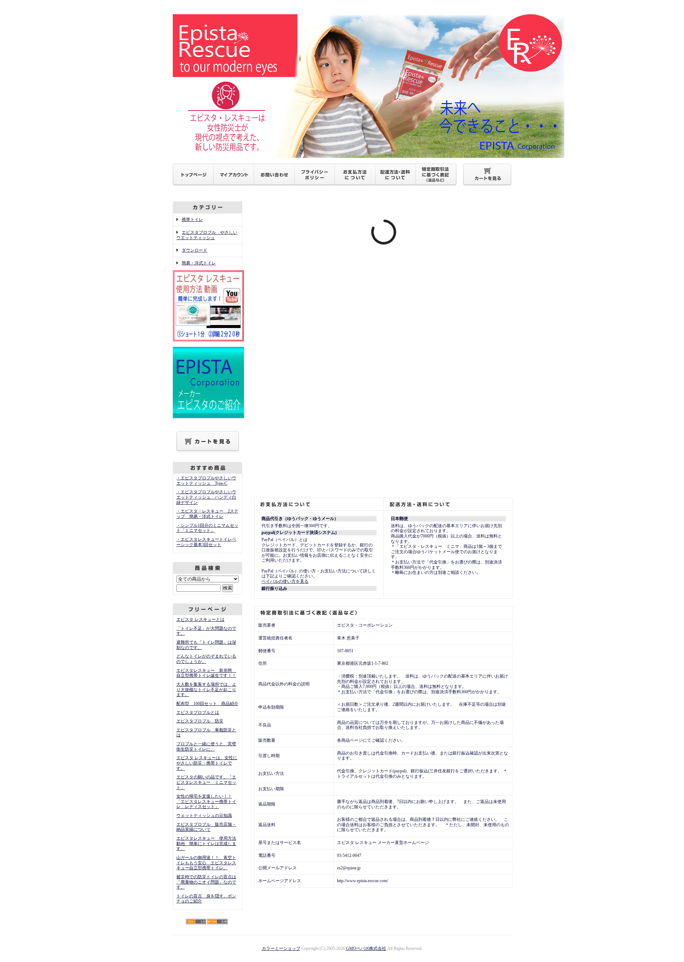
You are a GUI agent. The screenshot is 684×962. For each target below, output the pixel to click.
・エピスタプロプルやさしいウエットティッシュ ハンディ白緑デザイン (206, 497)
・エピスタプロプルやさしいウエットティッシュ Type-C (206, 480)
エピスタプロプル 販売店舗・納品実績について (206, 827)
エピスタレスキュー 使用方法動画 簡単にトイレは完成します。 (206, 843)
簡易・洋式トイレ (199, 263)
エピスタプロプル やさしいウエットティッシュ (206, 235)
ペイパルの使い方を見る (285, 581)
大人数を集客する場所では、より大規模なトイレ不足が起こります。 (206, 689)
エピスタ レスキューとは (200, 619)
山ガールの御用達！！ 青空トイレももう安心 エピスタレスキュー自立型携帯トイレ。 (206, 862)
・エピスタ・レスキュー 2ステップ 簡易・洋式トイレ (207, 514)
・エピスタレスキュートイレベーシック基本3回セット (206, 542)
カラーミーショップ (281, 948)
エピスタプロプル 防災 (199, 721)
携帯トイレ (192, 219)
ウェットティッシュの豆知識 (204, 815)
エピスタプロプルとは (197, 712)
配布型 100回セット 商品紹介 (207, 703)
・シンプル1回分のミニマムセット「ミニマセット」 (207, 528)
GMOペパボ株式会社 (366, 948)
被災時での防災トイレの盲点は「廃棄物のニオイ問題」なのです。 (206, 882)
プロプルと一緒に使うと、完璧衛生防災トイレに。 (206, 746)
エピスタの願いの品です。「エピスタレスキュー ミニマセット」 (206, 782)
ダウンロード (194, 250)
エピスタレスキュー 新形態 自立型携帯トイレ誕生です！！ (206, 673)
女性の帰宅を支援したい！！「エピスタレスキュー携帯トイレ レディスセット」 (206, 801)
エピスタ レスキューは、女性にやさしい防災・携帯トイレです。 (206, 763)
